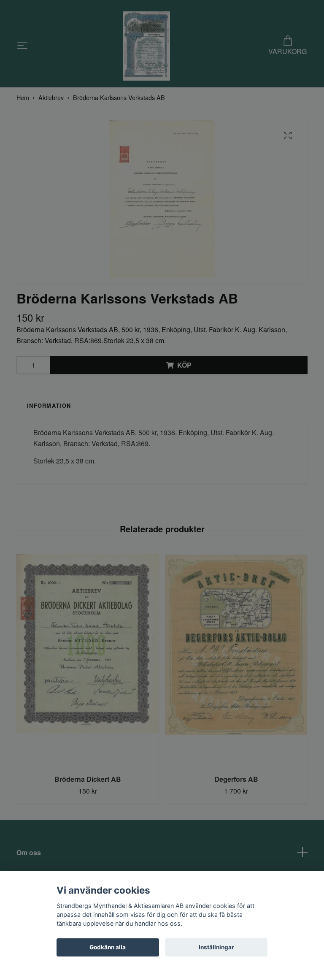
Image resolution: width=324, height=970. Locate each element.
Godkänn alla (107, 947)
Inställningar (216, 947)
